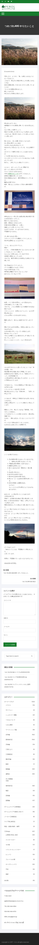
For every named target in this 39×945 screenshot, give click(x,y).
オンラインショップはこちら (13, 922)
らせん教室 (9, 725)
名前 (6, 618)
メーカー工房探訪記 (10, 816)
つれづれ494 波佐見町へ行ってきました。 (16, 573)
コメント (7, 600)
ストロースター (10, 840)
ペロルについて (10, 720)
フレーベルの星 (10, 859)
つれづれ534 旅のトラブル (12, 672)
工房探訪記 (9, 754)
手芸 (7, 869)
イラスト (8, 705)
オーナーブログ (9, 701)
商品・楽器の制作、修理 (11, 826)
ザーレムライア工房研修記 (12, 807)
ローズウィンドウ (11, 864)
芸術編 (8, 795)
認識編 (8, 800)
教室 (7, 764)
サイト (6, 635)
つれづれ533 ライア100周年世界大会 (15, 677)
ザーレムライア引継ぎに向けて (13, 812)
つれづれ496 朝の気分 (29, 581)
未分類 (6, 880)
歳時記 (8, 774)
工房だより (9, 749)
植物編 (8, 769)
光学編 (8, 734)
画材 (7, 874)
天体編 (8, 744)
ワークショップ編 (11, 730)
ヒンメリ (8, 854)
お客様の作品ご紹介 (12, 835)
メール (6, 626)
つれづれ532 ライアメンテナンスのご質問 (17, 684)
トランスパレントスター (13, 849)
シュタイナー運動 (11, 715)
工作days (7, 831)
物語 (7, 790)
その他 (8, 844)
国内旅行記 (9, 739)
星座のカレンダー (13, 174)
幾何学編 (8, 759)
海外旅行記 (9, 786)
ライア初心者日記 (9, 821)
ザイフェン (9, 710)
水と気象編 (9, 779)
